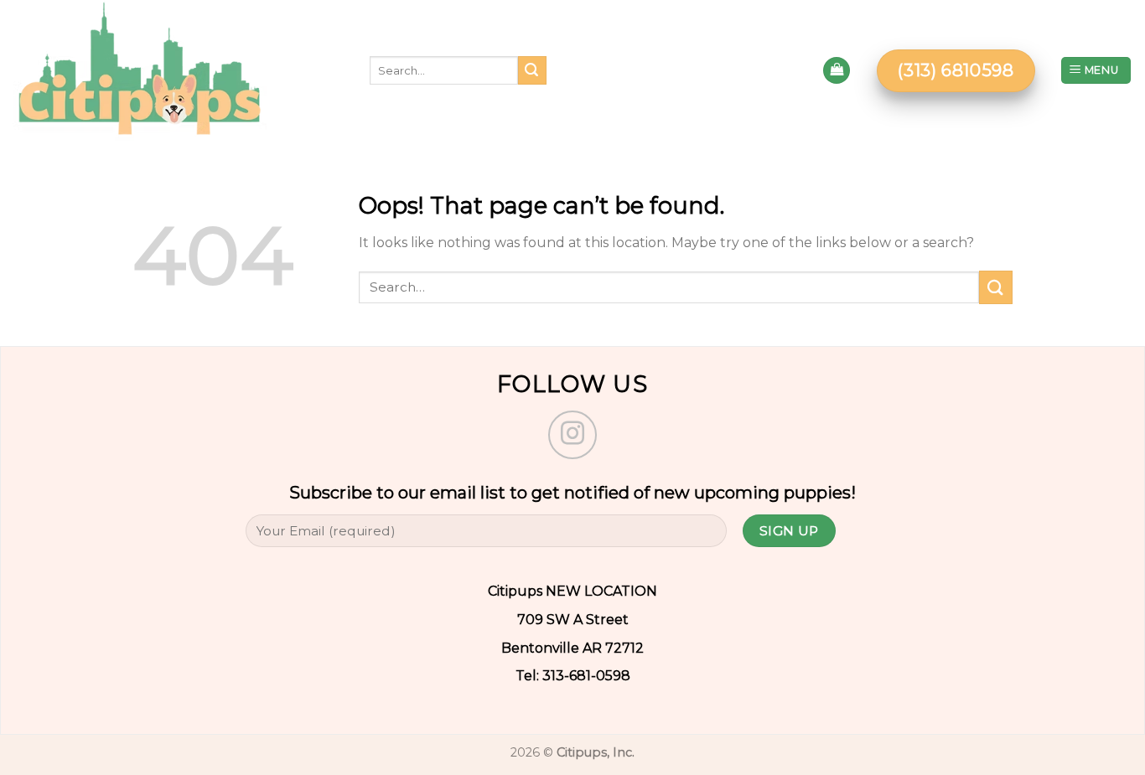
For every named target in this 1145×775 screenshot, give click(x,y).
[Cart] (836, 71)
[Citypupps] (172, 70)
